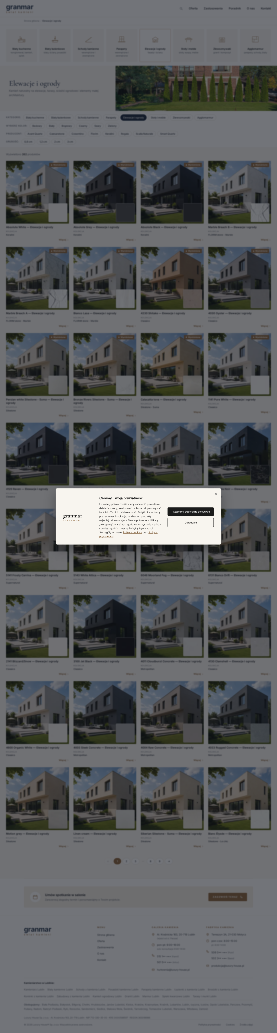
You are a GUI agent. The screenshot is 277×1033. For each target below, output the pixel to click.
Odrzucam (191, 522)
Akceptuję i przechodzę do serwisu (191, 511)
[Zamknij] (215, 494)
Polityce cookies (132, 532)
